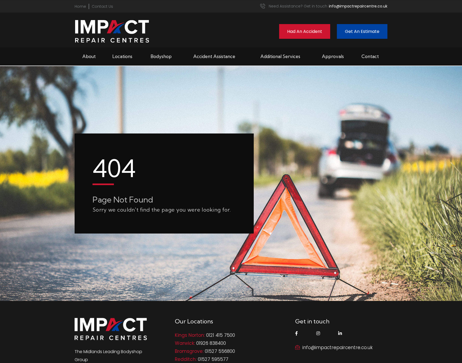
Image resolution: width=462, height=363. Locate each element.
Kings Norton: (190, 335)
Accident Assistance (214, 56)
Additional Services (280, 56)
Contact (370, 56)
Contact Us (102, 6)
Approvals (333, 56)
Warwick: (185, 343)
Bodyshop (161, 56)
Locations (122, 56)
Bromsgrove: (189, 351)
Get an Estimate (362, 31)
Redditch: (186, 359)
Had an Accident (304, 31)
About (89, 56)
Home (80, 6)
